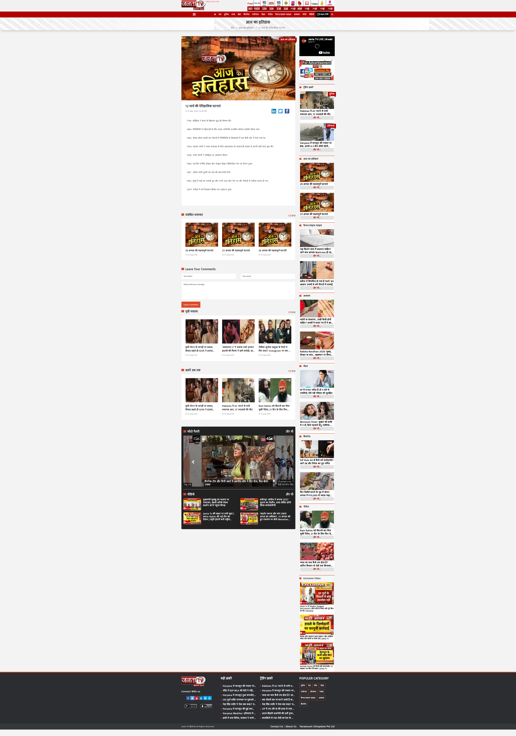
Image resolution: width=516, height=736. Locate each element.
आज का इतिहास (246, 28)
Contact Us (276, 726)
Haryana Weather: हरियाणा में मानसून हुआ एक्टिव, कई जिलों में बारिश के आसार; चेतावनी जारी (239, 713)
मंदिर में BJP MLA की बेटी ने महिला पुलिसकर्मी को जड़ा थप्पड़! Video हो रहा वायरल (239, 690)
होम (232, 28)
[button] (192, 461)
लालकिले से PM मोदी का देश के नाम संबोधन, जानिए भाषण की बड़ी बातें (278, 718)
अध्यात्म (297, 14)
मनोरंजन (255, 14)
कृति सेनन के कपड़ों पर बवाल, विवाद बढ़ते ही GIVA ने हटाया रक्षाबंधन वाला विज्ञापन (199, 349)
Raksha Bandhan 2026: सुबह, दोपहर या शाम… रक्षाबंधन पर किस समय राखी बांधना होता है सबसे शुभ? (317, 353)
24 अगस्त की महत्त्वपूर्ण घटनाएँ (273, 250)
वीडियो (311, 14)
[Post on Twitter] (280, 111)
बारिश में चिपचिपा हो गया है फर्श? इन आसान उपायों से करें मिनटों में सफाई (317, 283)
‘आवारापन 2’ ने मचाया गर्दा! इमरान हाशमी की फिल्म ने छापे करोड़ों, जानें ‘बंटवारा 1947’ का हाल (238, 349)
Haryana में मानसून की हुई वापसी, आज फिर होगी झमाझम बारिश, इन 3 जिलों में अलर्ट (239, 708)
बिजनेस (247, 14)
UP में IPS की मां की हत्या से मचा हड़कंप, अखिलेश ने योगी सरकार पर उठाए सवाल (278, 708)
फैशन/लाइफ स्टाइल (283, 14)
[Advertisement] (238, 556)
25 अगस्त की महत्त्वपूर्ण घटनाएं (236, 250)
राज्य (233, 14)
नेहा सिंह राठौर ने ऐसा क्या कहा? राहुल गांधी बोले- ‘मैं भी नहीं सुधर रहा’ (239, 704)
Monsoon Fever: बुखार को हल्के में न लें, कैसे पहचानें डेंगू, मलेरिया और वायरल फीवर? (317, 423)
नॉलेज (270, 14)
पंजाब (322, 691)
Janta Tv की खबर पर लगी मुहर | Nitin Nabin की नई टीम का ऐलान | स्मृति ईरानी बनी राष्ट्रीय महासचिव (218, 516)
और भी (289, 431)
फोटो (305, 14)
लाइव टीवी (324, 14)
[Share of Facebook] (287, 111)
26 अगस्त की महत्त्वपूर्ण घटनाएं (199, 250)
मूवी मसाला (191, 311)
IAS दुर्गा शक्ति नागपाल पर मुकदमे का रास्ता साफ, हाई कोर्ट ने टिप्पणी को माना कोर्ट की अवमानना (239, 699)
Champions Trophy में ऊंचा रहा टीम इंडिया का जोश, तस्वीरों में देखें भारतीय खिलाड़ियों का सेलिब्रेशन (236, 483)
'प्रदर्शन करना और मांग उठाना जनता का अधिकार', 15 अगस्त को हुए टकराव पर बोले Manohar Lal (275, 516)
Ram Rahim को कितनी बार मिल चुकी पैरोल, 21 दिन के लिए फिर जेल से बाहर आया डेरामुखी (274, 408)
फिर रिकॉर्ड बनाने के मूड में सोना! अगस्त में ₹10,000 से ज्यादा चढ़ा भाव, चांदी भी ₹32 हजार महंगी (315, 494)
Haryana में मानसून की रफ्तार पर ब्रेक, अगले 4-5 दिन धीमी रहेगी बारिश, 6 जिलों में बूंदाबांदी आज (316, 144)
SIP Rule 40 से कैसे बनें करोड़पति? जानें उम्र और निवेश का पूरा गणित (317, 462)
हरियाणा (313, 691)
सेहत (263, 14)
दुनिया (226, 14)
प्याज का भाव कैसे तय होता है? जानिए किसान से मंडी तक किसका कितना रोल (315, 564)
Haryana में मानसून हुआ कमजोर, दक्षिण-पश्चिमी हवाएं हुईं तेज (239, 695)
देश (220, 14)
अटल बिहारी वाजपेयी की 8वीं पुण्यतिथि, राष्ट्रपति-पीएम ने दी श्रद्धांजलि (278, 713)
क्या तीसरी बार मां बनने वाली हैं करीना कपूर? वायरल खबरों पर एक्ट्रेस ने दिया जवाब (278, 699)
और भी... (317, 118)
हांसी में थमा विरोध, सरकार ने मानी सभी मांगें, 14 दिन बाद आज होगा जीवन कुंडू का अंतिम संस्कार (239, 718)
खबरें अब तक (193, 370)
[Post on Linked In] (274, 111)
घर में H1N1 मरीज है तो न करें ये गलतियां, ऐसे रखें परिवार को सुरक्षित (316, 391)
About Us (291, 726)
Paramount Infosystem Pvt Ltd (317, 726)
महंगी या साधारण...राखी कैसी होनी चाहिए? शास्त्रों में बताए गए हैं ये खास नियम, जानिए (316, 321)
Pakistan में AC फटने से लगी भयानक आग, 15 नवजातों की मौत (237, 408)
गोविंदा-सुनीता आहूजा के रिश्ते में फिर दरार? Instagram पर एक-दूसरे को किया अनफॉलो (274, 349)
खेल (239, 14)
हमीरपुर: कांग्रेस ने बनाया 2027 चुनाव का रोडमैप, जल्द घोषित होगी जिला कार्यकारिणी (275, 502)
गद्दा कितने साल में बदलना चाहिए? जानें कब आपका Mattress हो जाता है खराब (316, 251)
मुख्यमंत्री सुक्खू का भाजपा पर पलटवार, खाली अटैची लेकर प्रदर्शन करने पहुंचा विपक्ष (216, 502)
